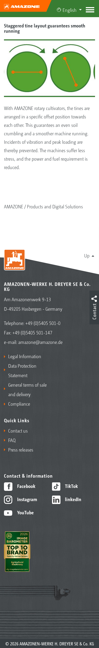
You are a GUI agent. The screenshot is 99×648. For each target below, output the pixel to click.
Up (86, 255)
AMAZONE (13, 206)
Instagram (26, 499)
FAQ (12, 440)
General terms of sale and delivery (27, 389)
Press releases (20, 449)
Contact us (18, 430)
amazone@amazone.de (40, 341)
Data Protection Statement (22, 370)
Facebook (25, 485)
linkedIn (72, 499)
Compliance (19, 403)
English (70, 9)
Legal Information (24, 356)
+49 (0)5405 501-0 (42, 322)
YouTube (25, 512)
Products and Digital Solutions (55, 206)
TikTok (71, 485)
